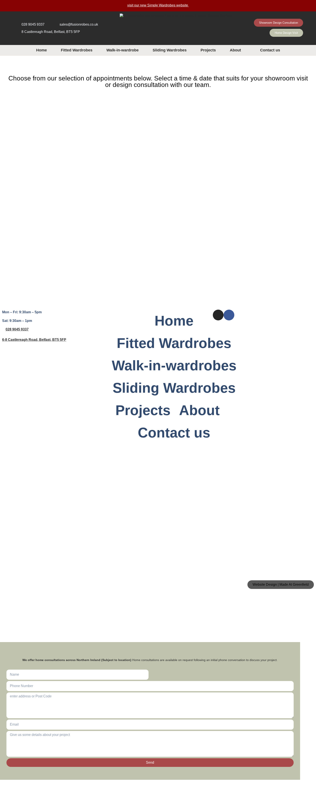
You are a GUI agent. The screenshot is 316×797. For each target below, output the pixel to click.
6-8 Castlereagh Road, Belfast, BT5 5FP (34, 339)
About (235, 50)
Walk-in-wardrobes (174, 365)
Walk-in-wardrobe (122, 50)
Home (41, 50)
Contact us (270, 50)
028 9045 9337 (17, 329)
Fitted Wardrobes (76, 50)
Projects (208, 50)
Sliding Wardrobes (170, 50)
